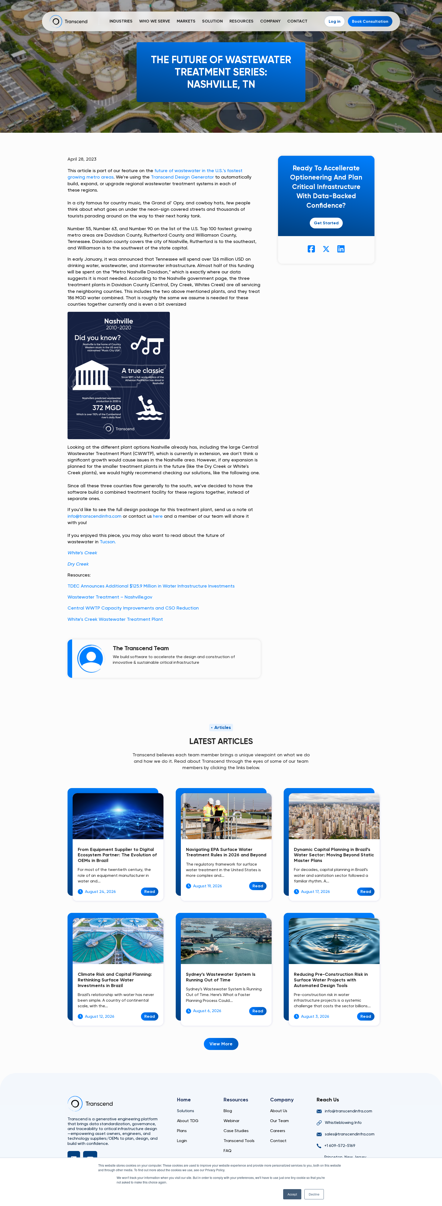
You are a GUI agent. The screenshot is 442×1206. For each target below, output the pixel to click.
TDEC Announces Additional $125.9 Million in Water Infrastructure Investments (151, 586)
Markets (186, 21)
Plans (182, 1130)
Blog (228, 1110)
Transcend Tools (239, 1140)
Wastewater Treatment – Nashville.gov (110, 597)
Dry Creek (78, 564)
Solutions (185, 1110)
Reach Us (328, 1100)
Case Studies (236, 1130)
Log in (334, 21)
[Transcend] (90, 1103)
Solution (212, 21)
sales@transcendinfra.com (349, 1134)
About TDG (187, 1120)
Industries (120, 21)
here (158, 516)
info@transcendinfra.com (94, 516)
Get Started (326, 222)
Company (270, 21)
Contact (297, 21)
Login (182, 1140)
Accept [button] (292, 1194)
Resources (241, 21)
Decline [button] (314, 1194)
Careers (277, 1130)
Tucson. (108, 541)
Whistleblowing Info (343, 1122)
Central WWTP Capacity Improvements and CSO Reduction (133, 608)
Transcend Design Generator (182, 177)
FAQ (227, 1150)
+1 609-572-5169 (339, 1145)
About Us (278, 1110)
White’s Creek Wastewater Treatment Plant (115, 619)
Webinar (231, 1120)
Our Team (279, 1120)
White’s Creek (82, 552)
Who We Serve (154, 21)
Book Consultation (370, 21)
